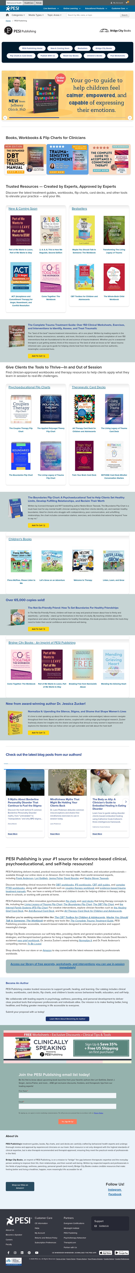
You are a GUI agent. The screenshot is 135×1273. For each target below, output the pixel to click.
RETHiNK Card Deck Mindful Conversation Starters (114, 477)
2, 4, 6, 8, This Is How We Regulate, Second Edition (50, 251)
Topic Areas (53, 15)
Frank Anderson (24, 878)
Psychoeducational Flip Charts (29, 387)
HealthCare (28, 3)
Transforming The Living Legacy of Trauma (114, 251)
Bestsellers (79, 208)
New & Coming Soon (23, 208)
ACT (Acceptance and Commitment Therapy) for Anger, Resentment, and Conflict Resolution (21, 301)
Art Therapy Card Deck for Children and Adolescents (84, 430)
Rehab (39, 3)
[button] (5, 118)
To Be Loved (34, 943)
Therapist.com (70, 1242)
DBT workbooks (65, 884)
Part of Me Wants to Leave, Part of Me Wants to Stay (21, 251)
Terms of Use (60, 1259)
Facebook (115, 1194)
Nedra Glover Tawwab (97, 878)
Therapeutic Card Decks (89, 387)
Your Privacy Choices (95, 1259)
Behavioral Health (14, 3)
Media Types (35, 15)
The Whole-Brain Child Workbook (114, 298)
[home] (13, 8)
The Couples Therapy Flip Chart (21, 430)
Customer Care (118, 8)
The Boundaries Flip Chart (21, 475)
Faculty (9, 1244)
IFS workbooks (83, 884)
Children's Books (20, 539)
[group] (6, 763)
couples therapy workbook (80, 888)
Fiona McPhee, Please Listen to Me (21, 582)
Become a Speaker (14, 1234)
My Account (40, 1233)
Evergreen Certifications (74, 1223)
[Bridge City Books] (115, 30)
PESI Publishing (70, 1233)
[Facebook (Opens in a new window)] (8, 1253)
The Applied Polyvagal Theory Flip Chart (50, 430)
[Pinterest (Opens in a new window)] (29, 1253)
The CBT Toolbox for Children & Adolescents (79, 917)
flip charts (71, 901)
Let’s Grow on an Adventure (52, 580)
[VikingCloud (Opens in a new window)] (14, 1262)
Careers (9, 1239)
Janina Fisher (56, 878)
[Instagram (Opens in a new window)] (15, 1253)
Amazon (47, 950)
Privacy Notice (82, 1259)
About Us (10, 1230)
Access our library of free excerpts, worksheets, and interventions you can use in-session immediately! (68, 966)
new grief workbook (28, 940)
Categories (17, 15)
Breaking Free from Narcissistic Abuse (83, 685)
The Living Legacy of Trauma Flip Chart (51, 477)
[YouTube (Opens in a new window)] (36, 1253)
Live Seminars (50, 8)
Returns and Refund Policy (46, 1237)
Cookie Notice (109, 1259)
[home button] (7, 15)
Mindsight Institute (71, 1228)
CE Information (41, 1223)
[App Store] (105, 1253)
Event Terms (71, 1259)
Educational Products (94, 8)
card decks (88, 901)
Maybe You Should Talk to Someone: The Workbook (84, 251)
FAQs (37, 1228)
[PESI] (19, 1220)
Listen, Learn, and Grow (113, 580)
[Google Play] (122, 1253)
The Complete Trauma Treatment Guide (92, 920)
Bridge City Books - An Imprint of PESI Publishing (42, 642)
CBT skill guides (101, 884)
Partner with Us (70, 1247)
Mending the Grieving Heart (113, 683)
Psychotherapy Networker (75, 1237)
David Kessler (71, 878)
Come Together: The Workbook (51, 298)
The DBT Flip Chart (103, 904)
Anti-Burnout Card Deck (41, 911)
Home (8, 20)
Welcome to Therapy (83, 580)
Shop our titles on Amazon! (20, 1186)
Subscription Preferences (45, 1242)
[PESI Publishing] (20, 30)
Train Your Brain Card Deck (84, 475)
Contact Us (104, 1225)
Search (124, 15)
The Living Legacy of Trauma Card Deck (114, 430)
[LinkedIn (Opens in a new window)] (22, 1253)
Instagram (115, 1189)
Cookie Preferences (122, 1259)
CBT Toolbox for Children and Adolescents (84, 298)
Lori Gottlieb (41, 878)
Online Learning (70, 8)
